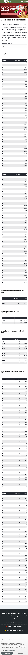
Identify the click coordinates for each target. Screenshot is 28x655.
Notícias (23, 613)
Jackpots (13, 613)
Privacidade (4, 616)
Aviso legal (23, 616)
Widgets (17, 616)
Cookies (11, 616)
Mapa (18, 613)
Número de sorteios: (7, 43)
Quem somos (6, 613)
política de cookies (11, 650)
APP (14, 619)
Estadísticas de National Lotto (14, 630)
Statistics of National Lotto (14, 626)
